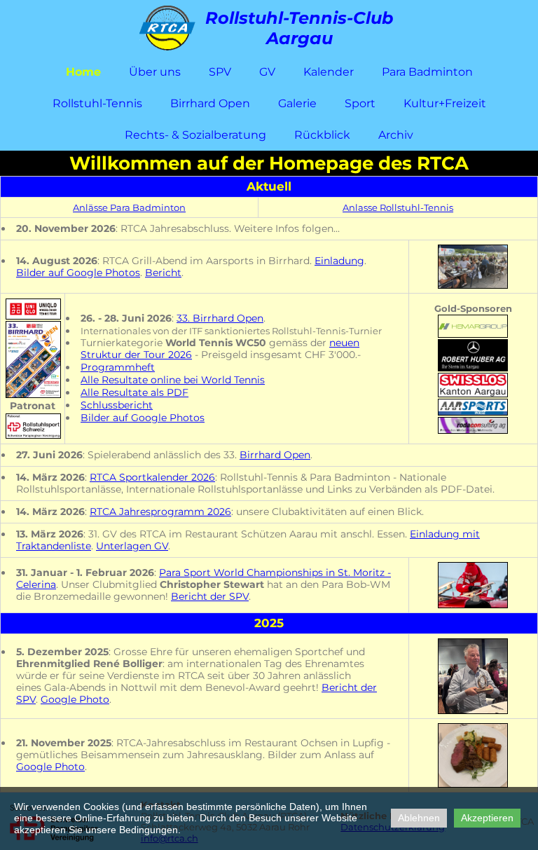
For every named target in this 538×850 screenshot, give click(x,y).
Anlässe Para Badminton (129, 207)
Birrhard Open (210, 103)
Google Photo (75, 699)
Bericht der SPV (210, 596)
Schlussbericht (117, 405)
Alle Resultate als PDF (134, 392)
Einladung (339, 260)
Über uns (155, 71)
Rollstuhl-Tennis (97, 103)
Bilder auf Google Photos (78, 272)
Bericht (163, 272)
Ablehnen (419, 817)
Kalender (328, 71)
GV (267, 71)
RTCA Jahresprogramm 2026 (160, 511)
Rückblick (322, 135)
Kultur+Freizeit (445, 103)
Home (83, 71)
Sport (360, 103)
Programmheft (118, 367)
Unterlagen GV (132, 546)
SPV (220, 71)
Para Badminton (427, 71)
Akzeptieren (487, 817)
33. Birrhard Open (220, 318)
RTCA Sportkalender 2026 (152, 477)
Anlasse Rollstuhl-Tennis (398, 207)
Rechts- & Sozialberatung (195, 135)
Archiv (395, 135)
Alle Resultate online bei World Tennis (173, 379)
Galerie (297, 103)
